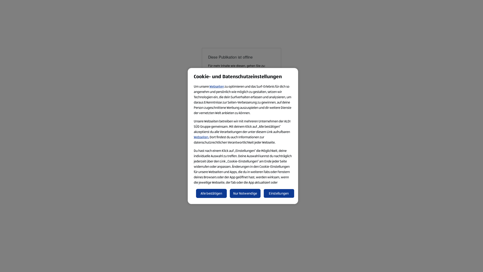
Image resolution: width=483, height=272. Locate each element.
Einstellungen (279, 193)
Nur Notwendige (245, 193)
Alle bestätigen (211, 193)
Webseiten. (201, 137)
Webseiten (216, 86)
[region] (243, 136)
